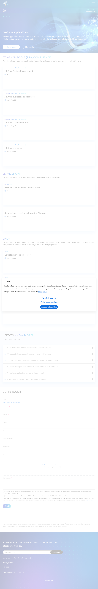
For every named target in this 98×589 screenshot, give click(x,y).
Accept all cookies (49, 307)
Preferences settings (49, 302)
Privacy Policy (42, 292)
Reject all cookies (49, 298)
